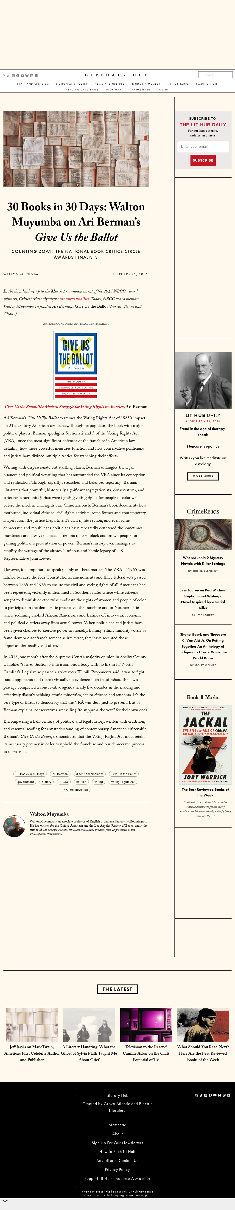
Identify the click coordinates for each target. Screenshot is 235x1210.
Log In (163, 89)
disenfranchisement (89, 774)
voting (99, 782)
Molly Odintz (205, 665)
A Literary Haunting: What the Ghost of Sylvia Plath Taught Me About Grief (89, 1054)
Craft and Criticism (33, 83)
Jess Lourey (205, 615)
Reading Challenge (82, 89)
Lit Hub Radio (178, 83)
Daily (203, 415)
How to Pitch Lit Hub (117, 1151)
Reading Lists (207, 83)
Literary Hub (117, 75)
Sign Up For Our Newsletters (117, 1142)
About (117, 1133)
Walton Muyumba (21, 274)
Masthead (117, 1124)
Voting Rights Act (122, 782)
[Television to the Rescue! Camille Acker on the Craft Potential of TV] (146, 1033)
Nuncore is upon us (203, 446)
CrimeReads (141, 89)
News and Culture (110, 83)
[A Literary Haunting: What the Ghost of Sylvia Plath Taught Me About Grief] (89, 1033)
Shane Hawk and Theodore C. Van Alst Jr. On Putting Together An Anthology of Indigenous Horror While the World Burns (203, 646)
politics (81, 782)
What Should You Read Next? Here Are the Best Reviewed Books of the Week (203, 1054)
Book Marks (116, 89)
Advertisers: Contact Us (117, 1160)
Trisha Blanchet (205, 571)
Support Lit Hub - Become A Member (117, 1178)
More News (203, 476)
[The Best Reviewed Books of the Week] (205, 745)
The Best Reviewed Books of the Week (205, 792)
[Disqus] (76, 897)
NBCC (63, 782)
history (46, 782)
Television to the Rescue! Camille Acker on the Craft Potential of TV (146, 1054)
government (25, 782)
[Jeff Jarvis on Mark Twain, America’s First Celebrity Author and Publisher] (32, 1033)
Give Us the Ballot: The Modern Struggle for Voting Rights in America (64, 407)
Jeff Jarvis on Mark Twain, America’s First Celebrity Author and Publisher (32, 1054)
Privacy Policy (117, 1169)
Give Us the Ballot (124, 774)
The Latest (117, 989)
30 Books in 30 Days (30, 774)
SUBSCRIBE (203, 160)
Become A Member (146, 83)
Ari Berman (60, 774)
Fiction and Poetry (72, 83)
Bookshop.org (115, 1195)
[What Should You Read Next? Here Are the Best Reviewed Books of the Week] (203, 1033)
